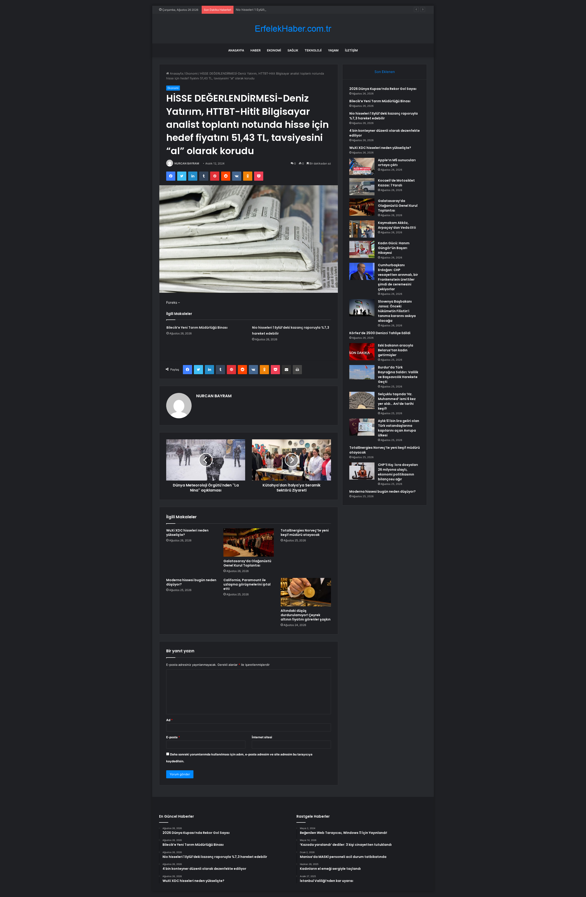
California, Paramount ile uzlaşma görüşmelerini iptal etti (247, 584)
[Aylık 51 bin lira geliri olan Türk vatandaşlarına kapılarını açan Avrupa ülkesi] (361, 427)
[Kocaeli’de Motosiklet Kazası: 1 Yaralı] (361, 186)
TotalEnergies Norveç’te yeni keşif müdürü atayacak (305, 532)
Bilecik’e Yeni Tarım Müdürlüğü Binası (197, 327)
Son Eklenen (384, 72)
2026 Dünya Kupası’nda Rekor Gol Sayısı (382, 88)
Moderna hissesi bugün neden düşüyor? (191, 582)
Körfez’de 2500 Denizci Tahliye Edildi (379, 333)
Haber (255, 50)
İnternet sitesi (262, 737)
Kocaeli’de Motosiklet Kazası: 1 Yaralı (396, 183)
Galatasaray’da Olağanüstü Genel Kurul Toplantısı (247, 563)
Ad (169, 720)
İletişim (351, 50)
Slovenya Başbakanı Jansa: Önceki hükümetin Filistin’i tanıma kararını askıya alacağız (397, 311)
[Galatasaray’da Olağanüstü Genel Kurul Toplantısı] (248, 542)
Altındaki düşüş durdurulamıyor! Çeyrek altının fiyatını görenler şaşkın (306, 615)
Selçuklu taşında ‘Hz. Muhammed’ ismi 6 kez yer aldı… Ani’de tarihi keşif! (397, 401)
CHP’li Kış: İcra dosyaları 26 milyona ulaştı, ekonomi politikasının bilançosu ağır (398, 471)
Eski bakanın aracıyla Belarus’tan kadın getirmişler (395, 350)
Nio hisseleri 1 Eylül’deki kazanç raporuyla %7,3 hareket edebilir (280, 9)
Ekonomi (274, 50)
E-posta (173, 737)
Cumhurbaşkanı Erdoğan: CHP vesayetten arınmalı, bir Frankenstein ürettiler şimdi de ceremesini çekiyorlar (398, 277)
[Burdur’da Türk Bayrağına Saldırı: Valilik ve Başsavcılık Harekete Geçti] (361, 373)
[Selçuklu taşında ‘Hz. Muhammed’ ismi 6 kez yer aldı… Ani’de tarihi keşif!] (361, 400)
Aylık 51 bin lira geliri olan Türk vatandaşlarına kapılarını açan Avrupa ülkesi (398, 428)
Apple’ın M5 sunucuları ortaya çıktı (397, 162)
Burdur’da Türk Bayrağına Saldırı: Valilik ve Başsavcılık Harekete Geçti (398, 374)
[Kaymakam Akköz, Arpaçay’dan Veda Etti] (361, 229)
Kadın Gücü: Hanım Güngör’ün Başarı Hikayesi (394, 248)
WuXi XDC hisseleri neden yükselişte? (187, 532)
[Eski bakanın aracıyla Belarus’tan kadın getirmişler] (361, 351)
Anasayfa (236, 50)
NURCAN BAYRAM (186, 163)
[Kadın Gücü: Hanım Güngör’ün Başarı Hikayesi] (361, 249)
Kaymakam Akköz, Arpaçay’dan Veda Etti (397, 225)
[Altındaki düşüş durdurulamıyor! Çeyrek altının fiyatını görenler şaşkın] (306, 592)
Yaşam (333, 50)
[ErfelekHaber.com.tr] (293, 28)
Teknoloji (313, 50)
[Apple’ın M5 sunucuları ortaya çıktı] (361, 166)
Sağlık (293, 50)
